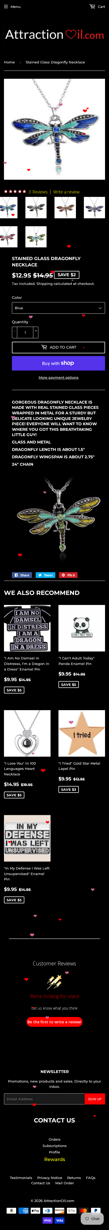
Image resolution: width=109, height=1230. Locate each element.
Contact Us (40, 1183)
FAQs (91, 1178)
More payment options (59, 377)
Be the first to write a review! (54, 1021)
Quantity (20, 322)
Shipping (45, 283)
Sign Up (95, 1099)
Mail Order (64, 1183)
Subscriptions (55, 1146)
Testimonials (21, 1178)
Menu (16, 6)
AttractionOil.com (59, 1201)
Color (17, 297)
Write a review (66, 191)
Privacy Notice (49, 1178)
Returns (74, 1178)
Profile (54, 1152)
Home (9, 62)
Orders (55, 1139)
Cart (101, 6)
